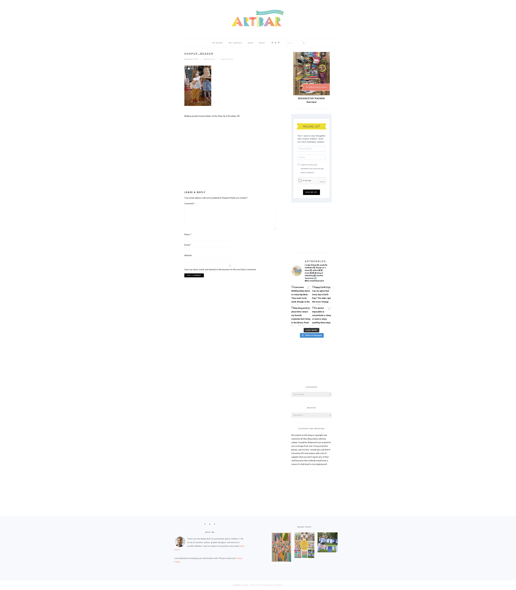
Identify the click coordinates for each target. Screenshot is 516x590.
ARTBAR (258, 18)
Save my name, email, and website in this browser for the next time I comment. (220, 269)
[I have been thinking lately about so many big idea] (301, 295)
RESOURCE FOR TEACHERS (311, 98)
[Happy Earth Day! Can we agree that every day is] (322, 295)
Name (187, 234)
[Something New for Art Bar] (281, 561)
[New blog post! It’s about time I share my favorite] (301, 316)
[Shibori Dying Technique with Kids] (328, 551)
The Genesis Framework (272, 585)
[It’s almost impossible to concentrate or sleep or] (322, 316)
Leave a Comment (227, 59)
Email (187, 245)
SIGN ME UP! (311, 192)
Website (188, 255)
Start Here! (312, 102)
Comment (189, 203)
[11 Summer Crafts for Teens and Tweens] (304, 557)
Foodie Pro (254, 585)
